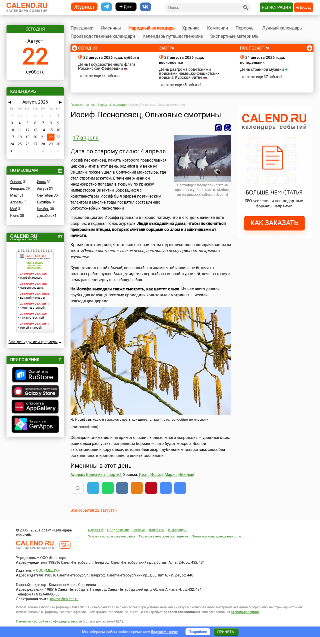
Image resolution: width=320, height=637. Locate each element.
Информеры (177, 530)
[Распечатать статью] (227, 127)
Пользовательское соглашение (163, 536)
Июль (41, 182)
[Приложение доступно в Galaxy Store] (35, 392)
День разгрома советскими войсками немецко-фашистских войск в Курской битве (189, 73)
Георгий (114, 474)
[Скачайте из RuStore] (35, 375)
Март (14, 195)
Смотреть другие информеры (33, 342)
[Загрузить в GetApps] (35, 424)
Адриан (77, 474)
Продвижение (118, 530)
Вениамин (95, 474)
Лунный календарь (282, 28)
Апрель (16, 202)
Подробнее (197, 632)
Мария (170, 474)
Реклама (139, 530)
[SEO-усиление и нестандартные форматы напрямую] (274, 237)
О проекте (96, 530)
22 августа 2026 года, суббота (111, 57)
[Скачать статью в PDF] (218, 127)
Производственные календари (102, 36)
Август (42, 189)
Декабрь (44, 216)
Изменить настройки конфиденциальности (49, 621)
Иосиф (156, 474)
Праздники (82, 28)
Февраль (17, 189)
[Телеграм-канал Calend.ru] (106, 7)
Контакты (156, 530)
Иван (143, 474)
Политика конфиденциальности (216, 536)
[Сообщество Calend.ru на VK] (145, 7)
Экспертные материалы (235, 36)
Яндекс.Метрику (164, 632)
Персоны (245, 28)
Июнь (14, 216)
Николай (186, 474)
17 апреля (86, 138)
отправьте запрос (245, 612)
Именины (111, 28)
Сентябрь (45, 195)
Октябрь (44, 202)
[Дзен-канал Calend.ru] (126, 7)
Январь (16, 182)
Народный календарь (151, 28)
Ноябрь (43, 209)
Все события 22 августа (93, 510)
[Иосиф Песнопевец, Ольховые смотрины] (166, 488)
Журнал (84, 7)
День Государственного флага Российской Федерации (106, 66)
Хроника (191, 28)
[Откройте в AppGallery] (35, 407)
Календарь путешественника (172, 36)
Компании (217, 28)
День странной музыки (262, 69)
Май (13, 209)
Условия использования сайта (111, 536)
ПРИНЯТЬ (225, 632)
